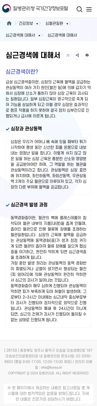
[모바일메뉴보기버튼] (89, 9)
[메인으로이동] (9, 24)
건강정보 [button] (26, 23)
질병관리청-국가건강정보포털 (24, 9)
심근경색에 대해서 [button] (20, 35)
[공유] (77, 55)
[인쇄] (87, 55)
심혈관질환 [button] (54, 23)
